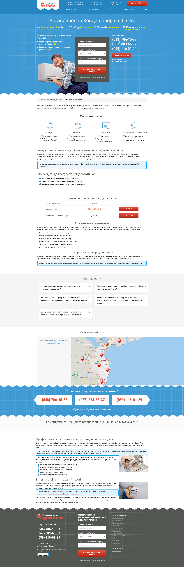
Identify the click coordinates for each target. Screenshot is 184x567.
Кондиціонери (117, 533)
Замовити (129, 209)
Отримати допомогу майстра (92, 71)
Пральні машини (118, 518)
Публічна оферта (118, 548)
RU (146, 10)
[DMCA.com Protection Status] (43, 554)
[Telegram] (118, 4)
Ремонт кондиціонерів (54, 100)
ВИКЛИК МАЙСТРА (137, 3)
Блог (112, 10)
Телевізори (116, 540)
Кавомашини (116, 543)
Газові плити (116, 526)
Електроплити (117, 528)
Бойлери (115, 538)
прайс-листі (83, 140)
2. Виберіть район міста (87, 50)
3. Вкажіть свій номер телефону (90, 58)
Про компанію (129, 10)
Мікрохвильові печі (119, 523)
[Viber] (113, 4)
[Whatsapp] (115, 4)
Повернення (116, 551)
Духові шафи (116, 531)
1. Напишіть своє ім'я (86, 41)
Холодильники (117, 520)
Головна (42, 100)
